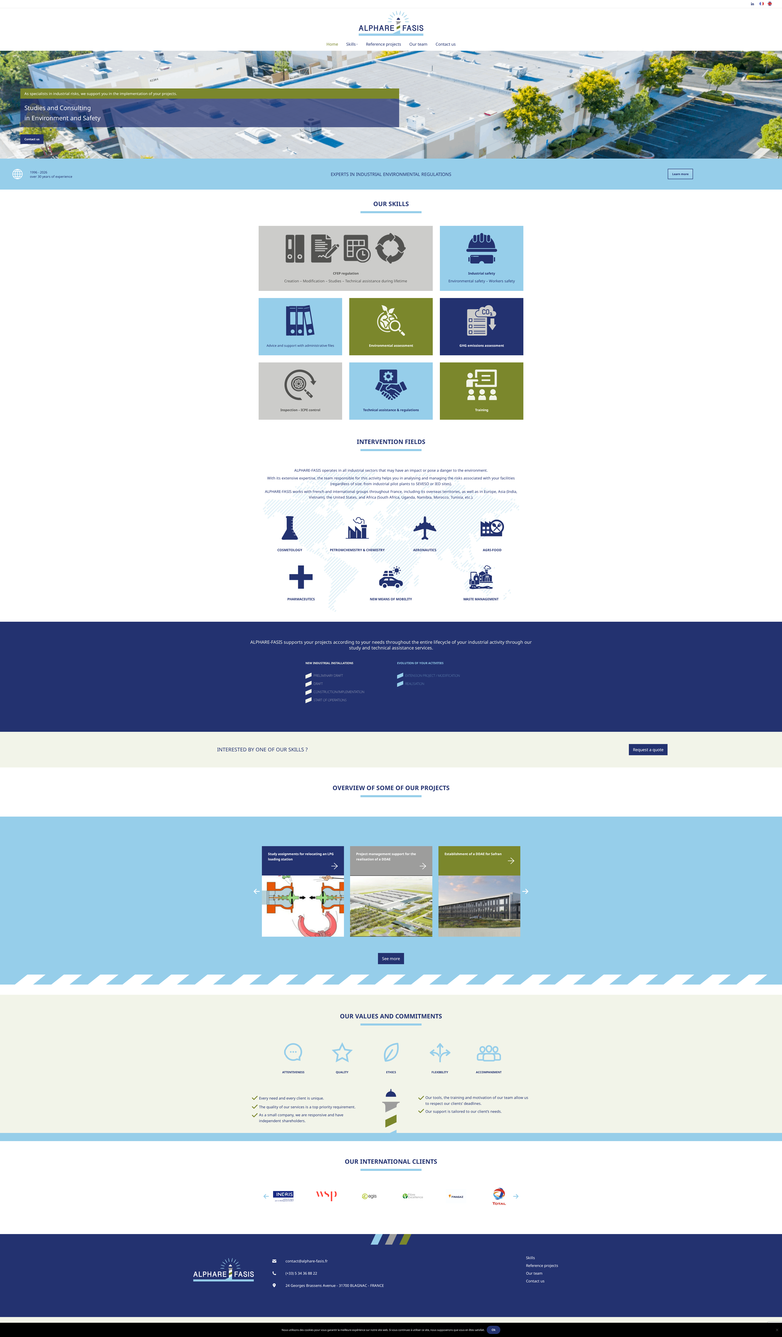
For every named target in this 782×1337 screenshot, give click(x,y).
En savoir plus (321, 865)
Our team (534, 1273)
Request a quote (648, 749)
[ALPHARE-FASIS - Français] (762, 5)
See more (391, 958)
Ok (493, 1330)
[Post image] (303, 906)
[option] (283, 1196)
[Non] (777, 1330)
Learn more (680, 174)
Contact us (32, 139)
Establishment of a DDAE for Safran (473, 854)
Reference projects (542, 1265)
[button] (256, 891)
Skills (530, 1257)
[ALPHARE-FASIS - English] (770, 5)
